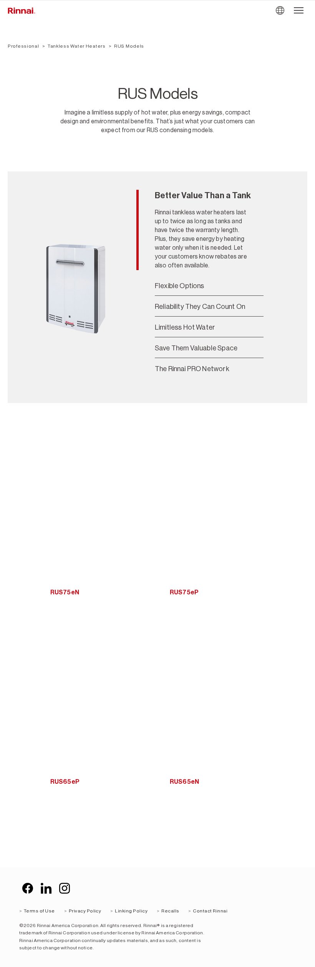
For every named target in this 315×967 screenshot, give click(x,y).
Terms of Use (39, 911)
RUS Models (129, 46)
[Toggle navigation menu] (298, 10)
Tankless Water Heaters (77, 46)
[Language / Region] (279, 10)
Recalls (170, 911)
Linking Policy (131, 911)
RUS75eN (64, 592)
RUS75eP (184, 592)
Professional (23, 46)
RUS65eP (65, 781)
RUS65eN (184, 781)
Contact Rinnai (210, 911)
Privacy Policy (85, 911)
